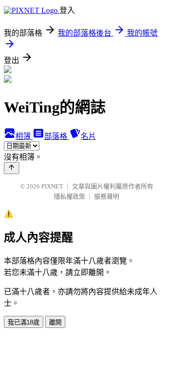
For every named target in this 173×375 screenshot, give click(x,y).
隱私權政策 (69, 196)
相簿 (24, 136)
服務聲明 (106, 196)
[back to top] (11, 168)
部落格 (56, 136)
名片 (88, 136)
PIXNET (52, 186)
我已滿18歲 (23, 322)
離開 (55, 322)
